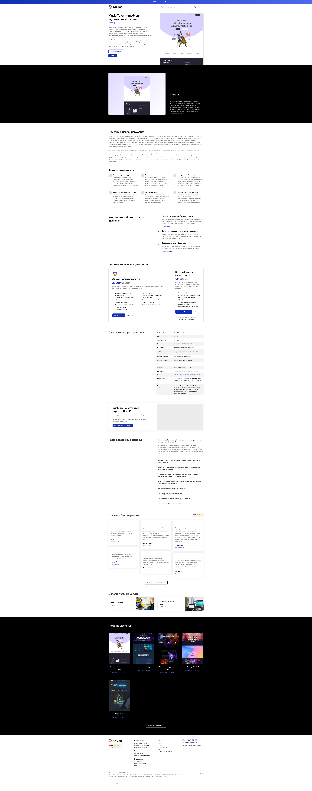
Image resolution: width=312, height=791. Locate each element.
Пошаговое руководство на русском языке (186, 371)
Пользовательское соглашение (117, 785)
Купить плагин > (167, 226)
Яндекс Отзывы (114, 541)
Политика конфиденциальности (117, 783)
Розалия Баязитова (179, 378)
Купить (113, 55)
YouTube (201, 773)
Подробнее (113, 605)
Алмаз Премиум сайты (180, 343)
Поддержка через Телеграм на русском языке (187, 374)
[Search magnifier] (195, 7)
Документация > (167, 251)
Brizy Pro (189, 343)
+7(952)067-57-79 (189, 740)
